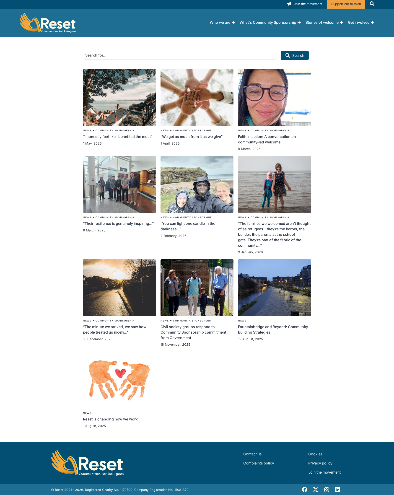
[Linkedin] (337, 489)
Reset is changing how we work (110, 419)
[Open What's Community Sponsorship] (299, 22)
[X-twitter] (315, 489)
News (87, 130)
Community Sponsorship (115, 130)
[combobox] (180, 55)
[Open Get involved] (372, 22)
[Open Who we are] (233, 22)
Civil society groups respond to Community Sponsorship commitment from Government (193, 332)
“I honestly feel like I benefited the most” (118, 136)
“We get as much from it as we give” (192, 136)
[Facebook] (304, 489)
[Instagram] (326, 489)
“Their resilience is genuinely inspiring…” (118, 223)
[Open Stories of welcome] (341, 22)
